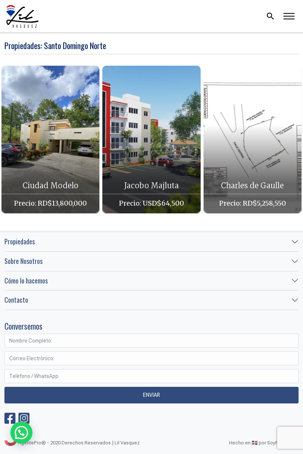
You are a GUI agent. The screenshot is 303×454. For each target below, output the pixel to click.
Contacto (16, 300)
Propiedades (19, 241)
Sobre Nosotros (23, 261)
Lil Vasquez (128, 16)
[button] (21, 433)
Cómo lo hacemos (26, 280)
